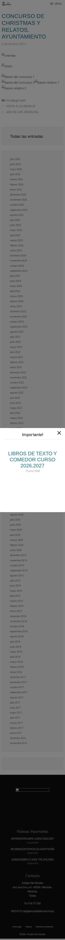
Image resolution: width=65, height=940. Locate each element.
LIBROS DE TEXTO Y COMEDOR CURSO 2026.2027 (32, 459)
